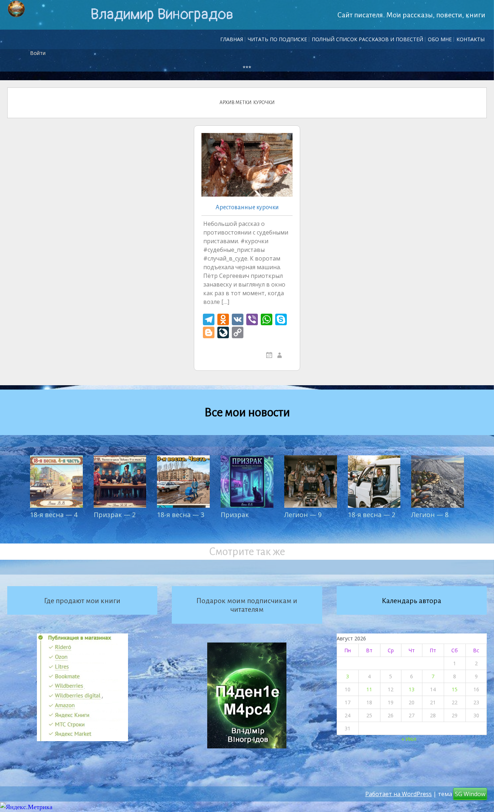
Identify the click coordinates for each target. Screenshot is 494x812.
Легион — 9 (302, 514)
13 (411, 689)
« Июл (408, 738)
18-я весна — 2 (371, 514)
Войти (38, 53)
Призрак (235, 514)
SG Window (470, 794)
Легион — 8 (429, 514)
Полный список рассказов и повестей (367, 39)
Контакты (470, 39)
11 (369, 689)
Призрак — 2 (115, 514)
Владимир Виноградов (161, 14)
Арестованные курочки (247, 207)
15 (454, 689)
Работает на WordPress (398, 794)
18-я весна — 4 (53, 514)
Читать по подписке (277, 39)
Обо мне (440, 39)
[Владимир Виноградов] (16, 9)
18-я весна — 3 (180, 514)
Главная (231, 39)
